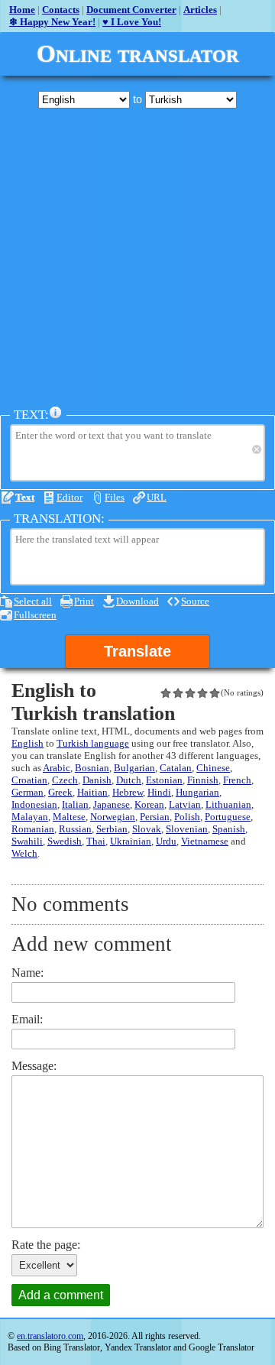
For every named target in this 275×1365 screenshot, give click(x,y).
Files (115, 497)
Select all (33, 601)
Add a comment (60, 1295)
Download (137, 601)
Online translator (138, 53)
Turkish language (93, 743)
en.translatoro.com (50, 1336)
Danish (97, 780)
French (237, 780)
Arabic (56, 767)
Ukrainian (130, 841)
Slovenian (187, 829)
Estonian (164, 780)
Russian (75, 829)
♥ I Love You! (131, 22)
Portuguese (228, 816)
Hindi (159, 792)
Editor (69, 497)
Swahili (27, 841)
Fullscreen (35, 615)
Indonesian (34, 804)
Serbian (112, 829)
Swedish (64, 841)
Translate (137, 651)
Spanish (228, 829)
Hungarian (197, 792)
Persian (155, 816)
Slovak (146, 829)
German (27, 792)
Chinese (213, 767)
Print (84, 601)
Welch (24, 853)
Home (22, 9)
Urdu (166, 841)
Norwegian (112, 816)
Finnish (202, 780)
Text (24, 497)
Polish (187, 816)
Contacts (60, 9)
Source (195, 601)
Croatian (29, 780)
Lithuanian (228, 804)
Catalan (176, 767)
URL (157, 497)
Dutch (128, 780)
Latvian (185, 804)
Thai (95, 841)
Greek (60, 792)
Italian (75, 804)
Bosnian (92, 767)
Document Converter (131, 9)
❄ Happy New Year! (52, 22)
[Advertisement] (137, 257)
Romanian (32, 829)
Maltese (69, 816)
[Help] (56, 413)
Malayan (29, 816)
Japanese (111, 804)
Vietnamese (204, 841)
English (27, 743)
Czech (65, 780)
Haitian (92, 792)
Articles (200, 9)
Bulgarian (134, 767)
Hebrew (127, 792)
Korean (149, 804)
